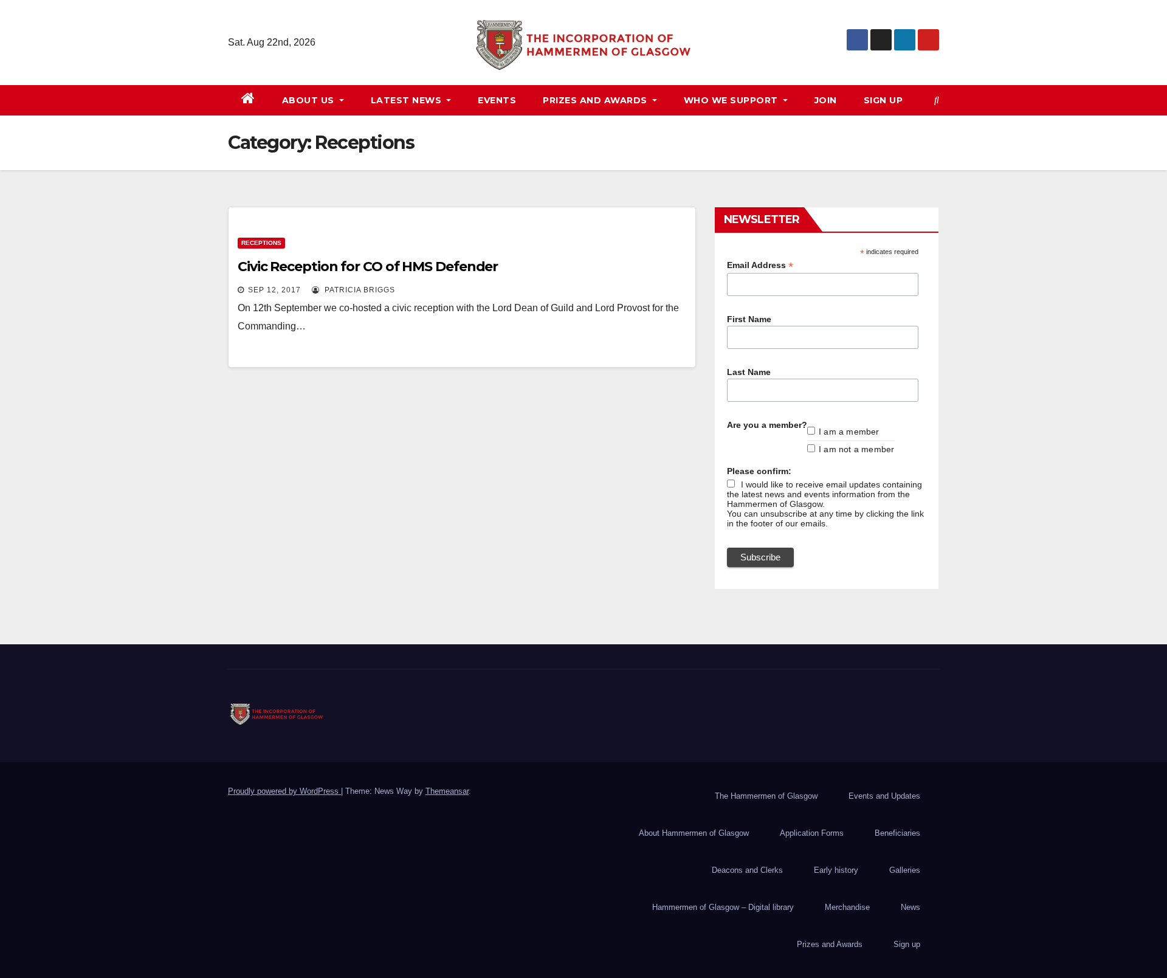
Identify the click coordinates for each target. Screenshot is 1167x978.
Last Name (749, 372)
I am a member (849, 431)
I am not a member (856, 449)
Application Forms (812, 833)
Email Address (760, 265)
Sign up (883, 100)
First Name (749, 319)
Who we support (732, 100)
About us (309, 100)
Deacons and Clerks (747, 870)
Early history (836, 870)
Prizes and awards (596, 100)
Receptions (261, 242)
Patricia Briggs (358, 290)
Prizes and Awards (829, 944)
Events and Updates (884, 796)
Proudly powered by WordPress (284, 791)
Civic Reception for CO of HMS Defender (368, 266)
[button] (936, 100)
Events (497, 100)
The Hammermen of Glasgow (766, 796)
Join (825, 100)
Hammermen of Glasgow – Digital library (723, 907)
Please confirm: (759, 471)
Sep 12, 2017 (274, 290)
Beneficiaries (897, 833)
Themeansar (447, 791)
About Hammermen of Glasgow (694, 833)
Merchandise (847, 907)
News (910, 907)
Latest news (407, 100)
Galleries (904, 870)
